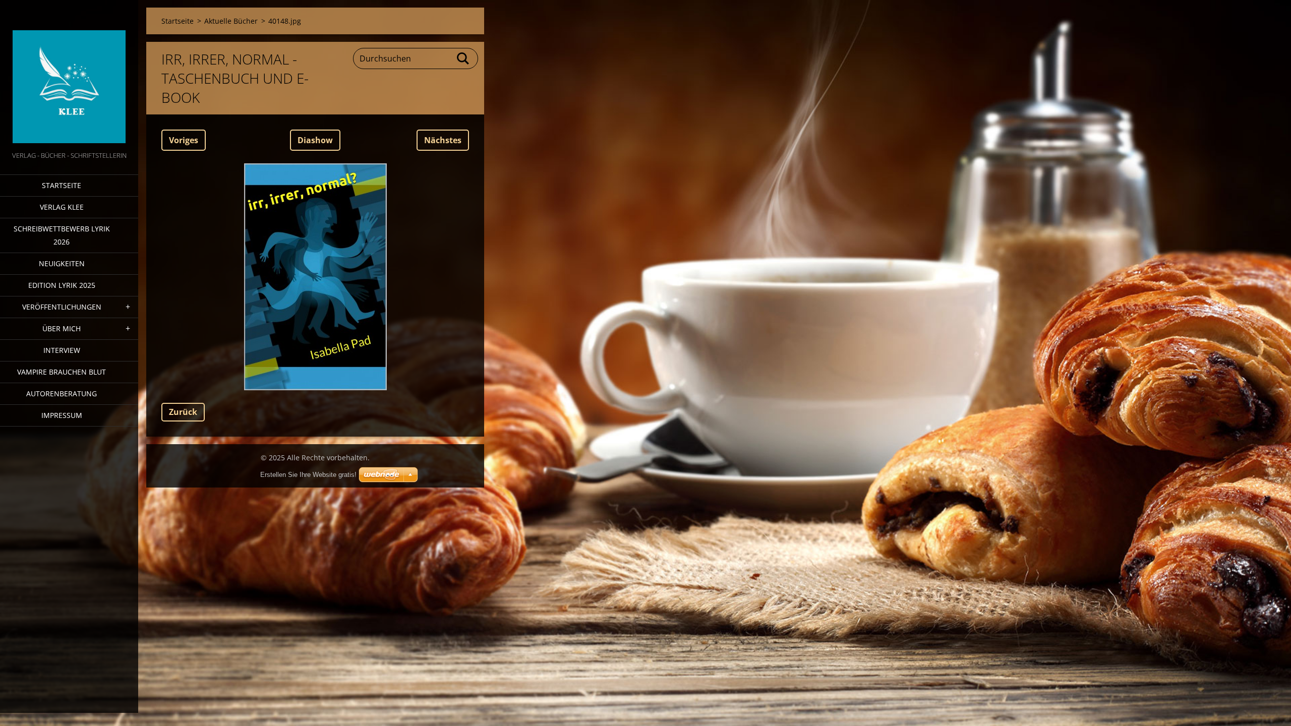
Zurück (183, 411)
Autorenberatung (61, 393)
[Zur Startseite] (69, 74)
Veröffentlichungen (61, 307)
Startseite (61, 185)
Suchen (463, 58)
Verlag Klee (62, 207)
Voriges (183, 140)
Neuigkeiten (62, 263)
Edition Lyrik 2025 (61, 285)
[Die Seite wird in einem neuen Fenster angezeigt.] (315, 276)
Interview (61, 350)
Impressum (61, 415)
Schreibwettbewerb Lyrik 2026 (62, 235)
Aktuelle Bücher (231, 21)
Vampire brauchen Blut (61, 372)
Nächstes (442, 140)
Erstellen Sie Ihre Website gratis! (308, 474)
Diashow (315, 140)
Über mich (61, 328)
